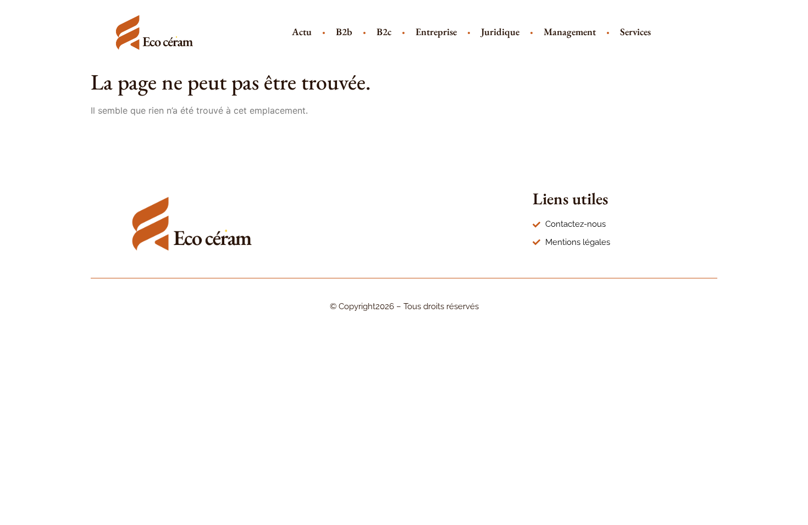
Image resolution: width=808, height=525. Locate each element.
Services (635, 31)
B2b (344, 31)
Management (570, 31)
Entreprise (436, 31)
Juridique (500, 31)
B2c (384, 31)
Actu (302, 31)
